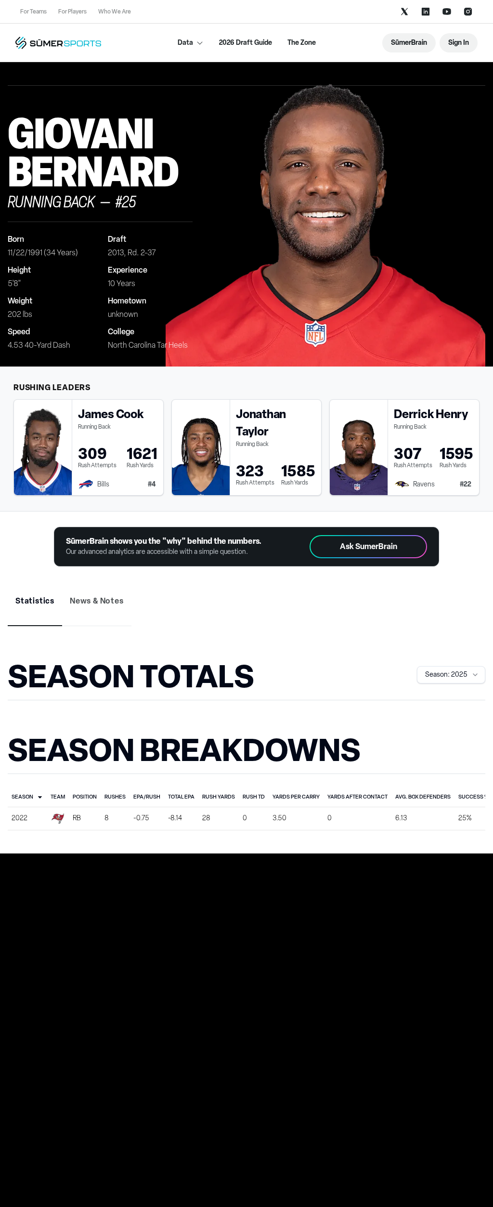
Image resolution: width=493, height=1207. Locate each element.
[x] (404, 11)
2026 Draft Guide (245, 43)
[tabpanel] (246, 743)
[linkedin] (425, 11)
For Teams (33, 11)
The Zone (301, 43)
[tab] (35, 601)
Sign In (458, 43)
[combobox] (451, 674)
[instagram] (468, 11)
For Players (72, 11)
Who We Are (114, 11)
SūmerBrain (409, 43)
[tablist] (246, 608)
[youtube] (446, 11)
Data (185, 43)
